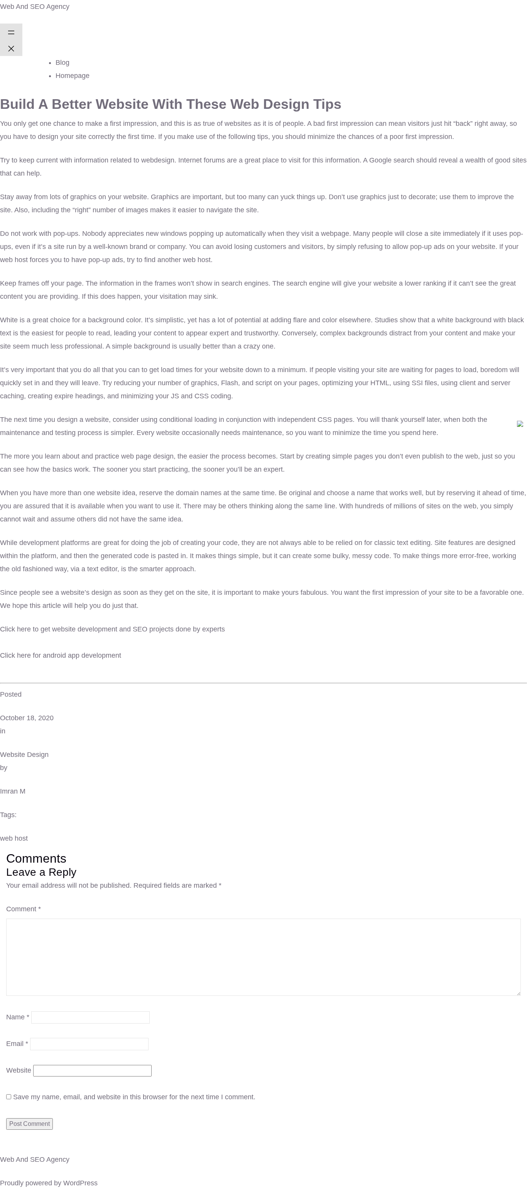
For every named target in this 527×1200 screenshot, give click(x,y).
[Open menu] (11, 32)
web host (14, 838)
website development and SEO (99, 629)
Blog (62, 62)
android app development (82, 655)
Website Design (24, 754)
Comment (23, 909)
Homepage (73, 76)
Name (17, 1017)
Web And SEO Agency (34, 6)
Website (18, 1070)
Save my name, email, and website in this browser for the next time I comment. (134, 1097)
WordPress (80, 1183)
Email (17, 1044)
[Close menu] (11, 48)
